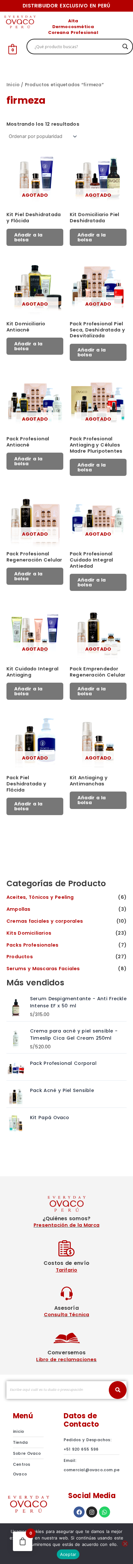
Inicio (12, 85)
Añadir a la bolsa (28, 237)
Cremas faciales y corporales (44, 921)
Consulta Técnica (66, 1314)
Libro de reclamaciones (66, 1359)
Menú (23, 1416)
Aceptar (68, 1554)
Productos (19, 956)
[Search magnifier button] (125, 46)
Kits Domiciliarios (28, 933)
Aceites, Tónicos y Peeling (40, 897)
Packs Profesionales (32, 945)
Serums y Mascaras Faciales (43, 968)
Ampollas (18, 909)
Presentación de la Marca (66, 1225)
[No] (125, 1543)
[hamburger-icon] (122, 25)
